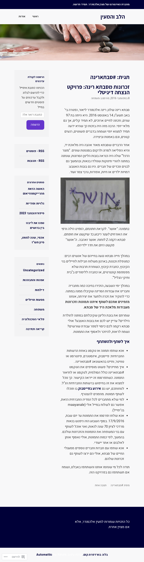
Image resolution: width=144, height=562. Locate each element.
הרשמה (35, 124)
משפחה (95, 98)
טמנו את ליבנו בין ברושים (35, 225)
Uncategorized (33, 270)
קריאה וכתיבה (35, 329)
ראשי (35, 16)
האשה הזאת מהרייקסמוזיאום (33, 191)
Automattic (44, 554)
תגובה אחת (100, 485)
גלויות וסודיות (35, 203)
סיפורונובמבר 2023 (31, 213)
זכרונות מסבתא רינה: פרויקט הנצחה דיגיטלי (98, 89)
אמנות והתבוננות (33, 280)
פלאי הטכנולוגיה (33, 319)
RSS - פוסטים (35, 151)
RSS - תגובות (35, 161)
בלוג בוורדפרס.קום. (95, 554)
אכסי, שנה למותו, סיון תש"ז (32, 240)
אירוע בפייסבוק (89, 388)
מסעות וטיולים (35, 300)
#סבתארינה (117, 485)
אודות (22, 16)
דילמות (39, 290)
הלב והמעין (112, 16)
